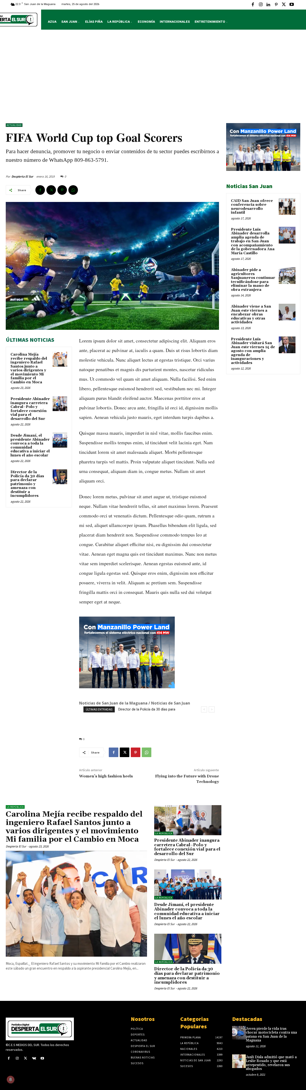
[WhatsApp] (73, 190)
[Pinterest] (276, 5)
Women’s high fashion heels (106, 776)
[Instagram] (260, 5)
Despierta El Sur (22, 176)
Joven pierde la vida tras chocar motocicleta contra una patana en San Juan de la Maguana (271, 1034)
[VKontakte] (34, 1059)
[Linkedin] (268, 5)
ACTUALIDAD (14, 125)
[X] (284, 5)
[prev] (204, 709)
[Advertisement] (153, 77)
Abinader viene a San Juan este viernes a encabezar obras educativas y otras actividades (251, 314)
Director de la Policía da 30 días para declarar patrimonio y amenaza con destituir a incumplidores (27, 484)
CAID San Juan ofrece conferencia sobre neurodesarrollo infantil (252, 207)
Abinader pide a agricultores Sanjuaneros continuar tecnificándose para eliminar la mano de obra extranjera (253, 280)
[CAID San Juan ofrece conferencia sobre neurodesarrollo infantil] (287, 206)
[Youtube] (291, 5)
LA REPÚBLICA (15, 806)
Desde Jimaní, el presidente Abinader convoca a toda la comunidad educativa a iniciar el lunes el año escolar (30, 445)
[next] (212, 709)
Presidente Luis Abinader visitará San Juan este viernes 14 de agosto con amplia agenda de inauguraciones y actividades (253, 351)
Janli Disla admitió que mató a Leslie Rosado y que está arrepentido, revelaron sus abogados (271, 1063)
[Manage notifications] (10, 1079)
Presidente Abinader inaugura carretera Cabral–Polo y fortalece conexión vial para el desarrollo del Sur (30, 409)
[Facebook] (253, 5)
